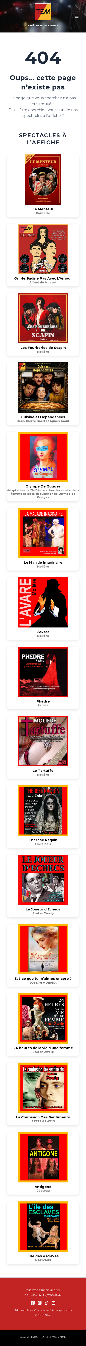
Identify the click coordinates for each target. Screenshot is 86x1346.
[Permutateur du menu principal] (76, 16)
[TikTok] (46, 1303)
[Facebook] (33, 1303)
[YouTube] (53, 1303)
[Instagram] (40, 1303)
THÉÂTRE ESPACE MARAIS (43, 25)
